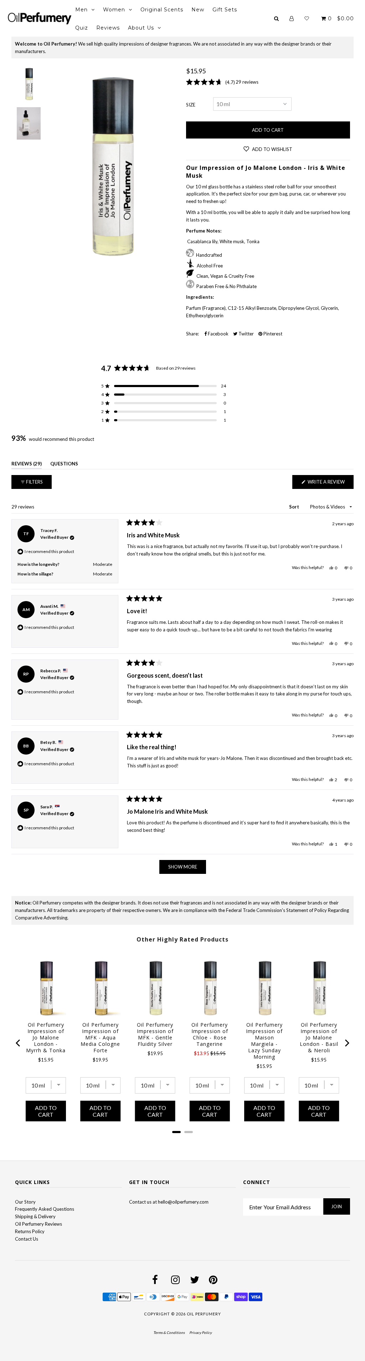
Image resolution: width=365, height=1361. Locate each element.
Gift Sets (224, 9)
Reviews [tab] (26, 465)
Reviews (108, 28)
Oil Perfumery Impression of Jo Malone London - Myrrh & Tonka (46, 1038)
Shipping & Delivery (35, 1216)
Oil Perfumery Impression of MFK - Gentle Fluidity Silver (155, 1034)
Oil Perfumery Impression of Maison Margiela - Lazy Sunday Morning (264, 1041)
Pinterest (272, 334)
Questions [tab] (64, 465)
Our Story (25, 1202)
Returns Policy (30, 1231)
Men (81, 9)
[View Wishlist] (307, 18)
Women (114, 9)
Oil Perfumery (204, 1314)
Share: (192, 334)
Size (190, 105)
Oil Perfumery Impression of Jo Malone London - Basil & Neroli (319, 1038)
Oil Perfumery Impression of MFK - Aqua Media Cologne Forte (100, 1038)
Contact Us (26, 1239)
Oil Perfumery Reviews (38, 1224)
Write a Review (330, 484)
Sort (294, 507)
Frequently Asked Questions (44, 1209)
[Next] (346, 1043)
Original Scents (161, 9)
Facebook (217, 334)
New (197, 9)
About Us (141, 28)
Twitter (245, 334)
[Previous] (18, 1043)
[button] (163, 386)
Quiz (81, 28)
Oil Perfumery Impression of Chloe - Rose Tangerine (209, 1034)
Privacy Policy (200, 1332)
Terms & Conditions (169, 1332)
